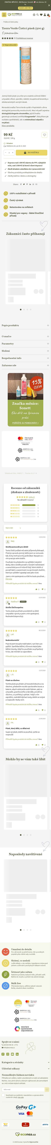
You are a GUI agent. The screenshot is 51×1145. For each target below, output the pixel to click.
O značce (6, 336)
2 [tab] (24, 309)
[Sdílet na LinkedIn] (30, 184)
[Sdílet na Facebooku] (20, 184)
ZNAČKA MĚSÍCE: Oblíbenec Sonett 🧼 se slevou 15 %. (25, 5)
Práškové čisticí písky (10, 22)
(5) (23, 38)
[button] (44, 135)
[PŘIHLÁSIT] (46, 1089)
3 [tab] (27, 309)
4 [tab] (30, 309)
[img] (11, 537)
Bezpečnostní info (11, 358)
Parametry (8, 343)
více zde (21, 1097)
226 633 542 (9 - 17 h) (10, 1045)
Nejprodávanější (11, 45)
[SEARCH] (38, 14)
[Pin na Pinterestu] (27, 184)
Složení (6, 351)
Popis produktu (10, 325)
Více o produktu (8, 125)
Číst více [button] (9, 579)
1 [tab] (20, 309)
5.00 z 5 (32, 497)
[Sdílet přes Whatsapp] (33, 184)
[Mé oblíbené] (41, 14)
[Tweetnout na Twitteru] (24, 184)
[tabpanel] (25, 271)
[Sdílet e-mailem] (36, 184)
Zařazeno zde (9, 365)
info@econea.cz (9, 1047)
